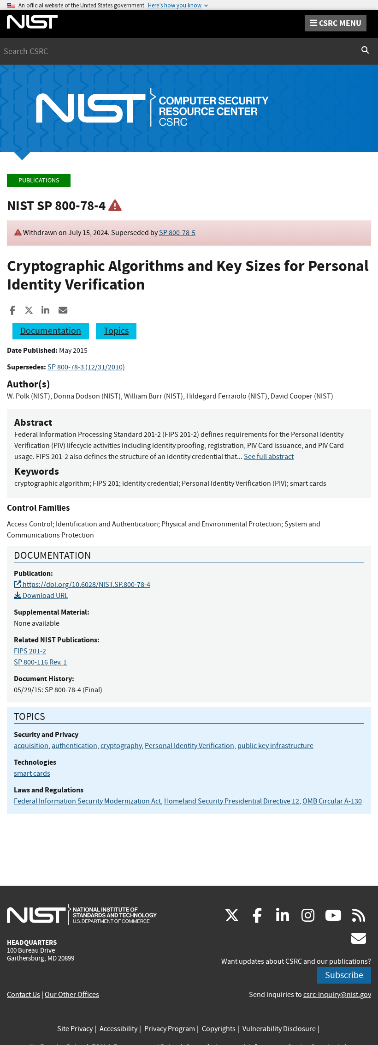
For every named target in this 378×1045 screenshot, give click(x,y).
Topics (116, 331)
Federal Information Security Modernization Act (87, 801)
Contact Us (23, 994)
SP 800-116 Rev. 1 (40, 662)
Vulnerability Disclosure (279, 1028)
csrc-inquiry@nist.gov (337, 994)
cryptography (121, 745)
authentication (74, 745)
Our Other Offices (72, 994)
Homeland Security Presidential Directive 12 (231, 801)
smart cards (32, 773)
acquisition (31, 745)
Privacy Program (169, 1028)
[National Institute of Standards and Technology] (82, 914)
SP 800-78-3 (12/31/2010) (86, 367)
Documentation (50, 331)
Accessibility (118, 1028)
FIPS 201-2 (30, 651)
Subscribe (344, 975)
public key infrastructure (275, 745)
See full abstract (269, 456)
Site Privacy (75, 1028)
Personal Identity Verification (189, 745)
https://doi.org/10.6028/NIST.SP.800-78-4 (85, 584)
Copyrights (219, 1028)
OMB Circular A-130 (332, 801)
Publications (38, 180)
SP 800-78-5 (177, 232)
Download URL (44, 595)
